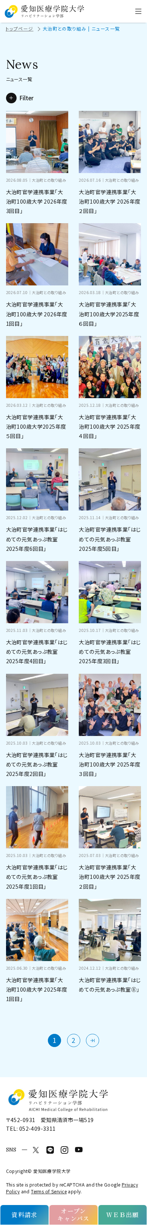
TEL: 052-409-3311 (31, 1128)
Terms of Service (49, 1191)
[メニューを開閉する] (138, 11)
